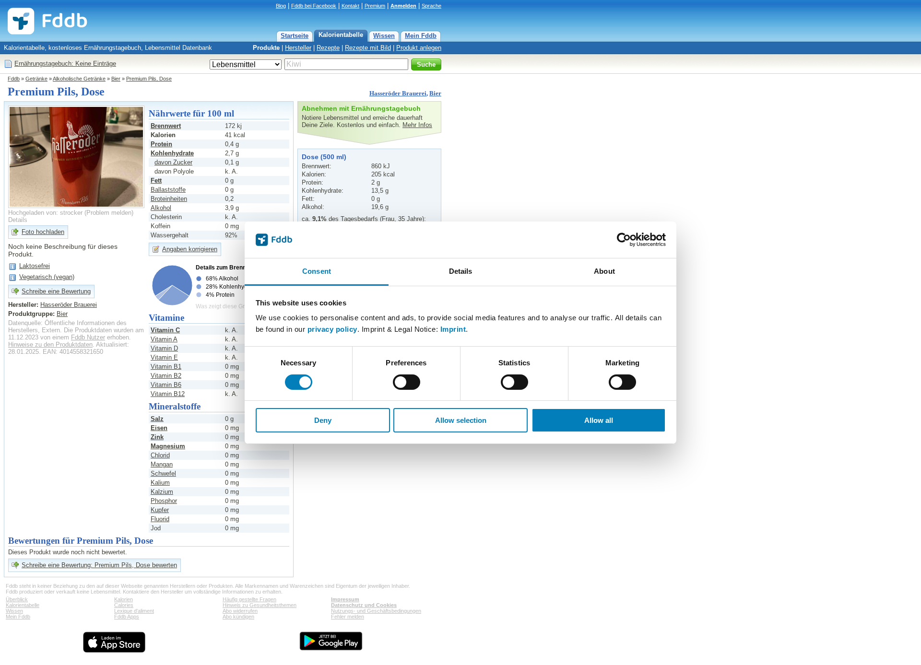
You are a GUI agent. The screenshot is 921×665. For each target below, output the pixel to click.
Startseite (294, 35)
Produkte (266, 47)
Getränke (36, 79)
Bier (115, 79)
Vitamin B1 (166, 366)
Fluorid (160, 519)
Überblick (17, 599)
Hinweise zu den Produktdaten (50, 344)
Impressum (345, 599)
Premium (375, 6)
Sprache (431, 6)
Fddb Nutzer (88, 337)
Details (17, 219)
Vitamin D (164, 348)
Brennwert (166, 125)
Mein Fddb (421, 35)
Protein (161, 144)
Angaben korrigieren (189, 249)
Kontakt (350, 6)
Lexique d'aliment (134, 611)
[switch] (406, 382)
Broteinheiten (169, 198)
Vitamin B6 (166, 384)
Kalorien (123, 599)
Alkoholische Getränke (79, 79)
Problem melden (108, 212)
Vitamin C (165, 330)
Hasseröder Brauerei (397, 93)
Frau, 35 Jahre (402, 218)
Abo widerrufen (240, 611)
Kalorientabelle (341, 34)
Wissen (384, 35)
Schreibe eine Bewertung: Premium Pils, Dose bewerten (99, 565)
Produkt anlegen (418, 47)
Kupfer (160, 509)
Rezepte (328, 47)
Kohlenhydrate (172, 153)
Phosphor (164, 500)
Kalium (160, 482)
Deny (322, 420)
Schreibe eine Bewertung (56, 291)
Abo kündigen (238, 616)
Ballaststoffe (168, 189)
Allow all (598, 420)
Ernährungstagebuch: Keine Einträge (65, 63)
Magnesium (168, 446)
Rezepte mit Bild (368, 47)
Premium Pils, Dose (149, 79)
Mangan (162, 464)
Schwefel (163, 473)
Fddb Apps (126, 616)
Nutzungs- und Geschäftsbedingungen (376, 611)
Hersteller (298, 47)
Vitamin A (164, 339)
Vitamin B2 (166, 375)
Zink (157, 437)
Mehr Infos (417, 124)
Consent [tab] (316, 271)
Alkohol (161, 207)
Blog (281, 6)
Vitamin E (164, 357)
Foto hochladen (43, 231)
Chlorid (160, 455)
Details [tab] (460, 271)
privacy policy (332, 329)
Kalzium (162, 491)
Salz (157, 418)
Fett (156, 180)
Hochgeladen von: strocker (45, 212)
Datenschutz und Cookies (364, 605)
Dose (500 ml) (324, 157)
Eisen (159, 428)
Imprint (453, 329)
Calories (123, 605)
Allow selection (460, 420)
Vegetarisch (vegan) (46, 276)
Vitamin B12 (168, 393)
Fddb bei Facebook (313, 6)
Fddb (14, 79)
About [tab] (604, 271)
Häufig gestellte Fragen (249, 599)
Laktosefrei (34, 265)
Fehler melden (347, 616)
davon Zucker (173, 162)
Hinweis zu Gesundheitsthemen (259, 605)
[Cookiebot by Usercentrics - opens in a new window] (624, 240)
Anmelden (403, 6)
